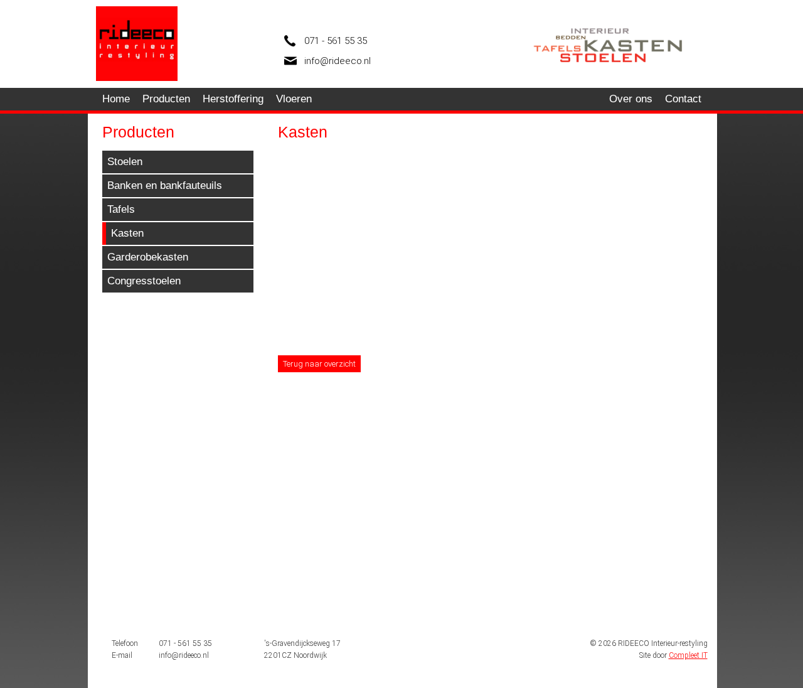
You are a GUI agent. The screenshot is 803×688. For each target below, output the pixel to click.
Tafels (121, 209)
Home (116, 99)
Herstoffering (233, 99)
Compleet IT (688, 655)
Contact (683, 99)
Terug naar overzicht (319, 363)
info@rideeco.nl (337, 61)
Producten (166, 99)
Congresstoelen (144, 281)
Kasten (127, 233)
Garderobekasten (147, 257)
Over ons (630, 99)
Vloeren (294, 99)
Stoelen (124, 162)
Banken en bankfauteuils (164, 185)
